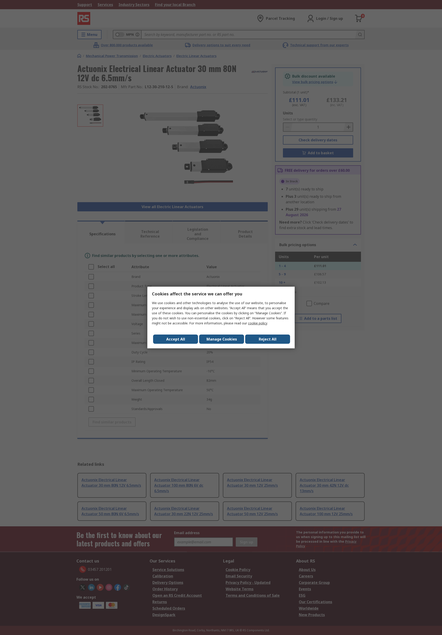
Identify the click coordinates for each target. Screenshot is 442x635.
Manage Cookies (221, 339)
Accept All (175, 339)
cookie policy (257, 323)
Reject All (267, 339)
